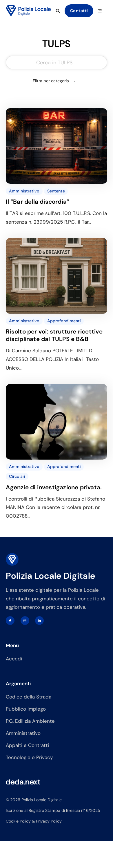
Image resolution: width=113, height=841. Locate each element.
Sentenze (56, 191)
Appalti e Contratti (27, 745)
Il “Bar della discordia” (37, 201)
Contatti (79, 10)
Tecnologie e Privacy (29, 757)
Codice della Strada (28, 697)
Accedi (14, 658)
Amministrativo (24, 191)
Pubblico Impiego (26, 709)
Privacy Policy (49, 821)
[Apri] (100, 10)
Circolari (17, 476)
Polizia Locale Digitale (50, 575)
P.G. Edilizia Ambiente (30, 721)
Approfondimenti (64, 320)
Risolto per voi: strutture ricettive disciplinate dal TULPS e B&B (54, 335)
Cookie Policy (18, 821)
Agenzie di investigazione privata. (54, 487)
